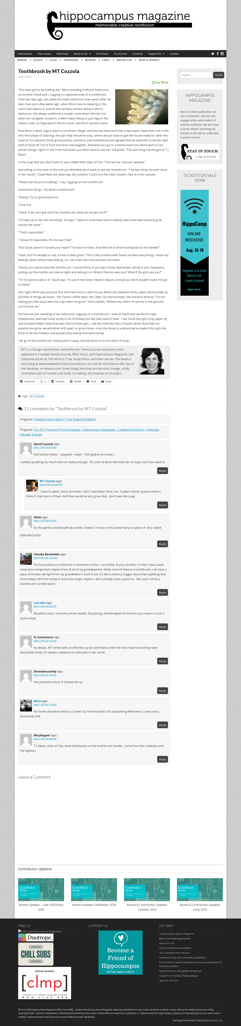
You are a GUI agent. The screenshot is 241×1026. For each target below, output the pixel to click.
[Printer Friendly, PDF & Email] (160, 82)
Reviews (90, 60)
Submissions (24, 53)
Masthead (62, 53)
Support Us (154, 53)
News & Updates (149, 60)
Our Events (120, 53)
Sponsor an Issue (168, 980)
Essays (38, 60)
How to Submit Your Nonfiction (175, 948)
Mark (37, 701)
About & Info (80, 53)
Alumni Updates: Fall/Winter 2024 (94, 905)
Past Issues (44, 53)
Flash (53, 60)
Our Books (102, 53)
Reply (162, 470)
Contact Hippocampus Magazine (176, 933)
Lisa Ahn (39, 603)
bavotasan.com (214, 1020)
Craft (106, 60)
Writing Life (124, 60)
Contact (174, 53)
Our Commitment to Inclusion (174, 952)
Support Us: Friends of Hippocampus (178, 975)
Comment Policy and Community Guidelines (182, 957)
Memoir (22, 60)
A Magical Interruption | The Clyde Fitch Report (65, 419)
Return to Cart (166, 943)
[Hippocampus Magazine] (120, 22)
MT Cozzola (37, 396)
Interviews (71, 60)
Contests (137, 53)
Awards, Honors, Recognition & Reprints (180, 971)
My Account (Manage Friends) (175, 938)
